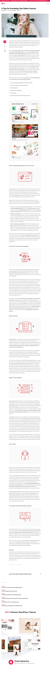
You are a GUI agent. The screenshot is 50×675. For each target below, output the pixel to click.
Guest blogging (12, 417)
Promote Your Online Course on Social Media (18, 85)
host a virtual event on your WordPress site (31, 540)
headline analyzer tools (33, 208)
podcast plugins (32, 493)
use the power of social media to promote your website (27, 269)
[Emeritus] (25, 113)
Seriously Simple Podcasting (14, 494)
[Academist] (25, 131)
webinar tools (21, 542)
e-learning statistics (21, 55)
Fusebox (22, 494)
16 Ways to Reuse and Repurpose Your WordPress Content (11, 605)
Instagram (25, 303)
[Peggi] (25, 148)
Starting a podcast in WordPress (15, 491)
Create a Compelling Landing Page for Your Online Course (21, 82)
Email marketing (12, 339)
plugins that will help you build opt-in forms (19, 363)
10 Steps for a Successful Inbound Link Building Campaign (11, 587)
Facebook (17, 300)
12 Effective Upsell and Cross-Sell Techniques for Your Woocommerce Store (14, 598)
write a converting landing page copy (25, 206)
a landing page (16, 195)
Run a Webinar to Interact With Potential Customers (20, 95)
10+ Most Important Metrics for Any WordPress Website (11, 594)
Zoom (27, 542)
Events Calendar (27, 545)
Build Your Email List (14, 87)
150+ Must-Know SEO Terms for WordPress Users (10, 602)
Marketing (19, 10)
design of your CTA (14, 225)
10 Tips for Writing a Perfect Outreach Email (9, 591)
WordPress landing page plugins (31, 235)
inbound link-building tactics (28, 418)
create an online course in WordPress (30, 71)
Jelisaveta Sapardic (12, 10)
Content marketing (12, 401)
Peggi (13, 156)
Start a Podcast (13, 92)
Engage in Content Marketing (15, 90)
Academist (14, 138)
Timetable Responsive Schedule (16, 545)
